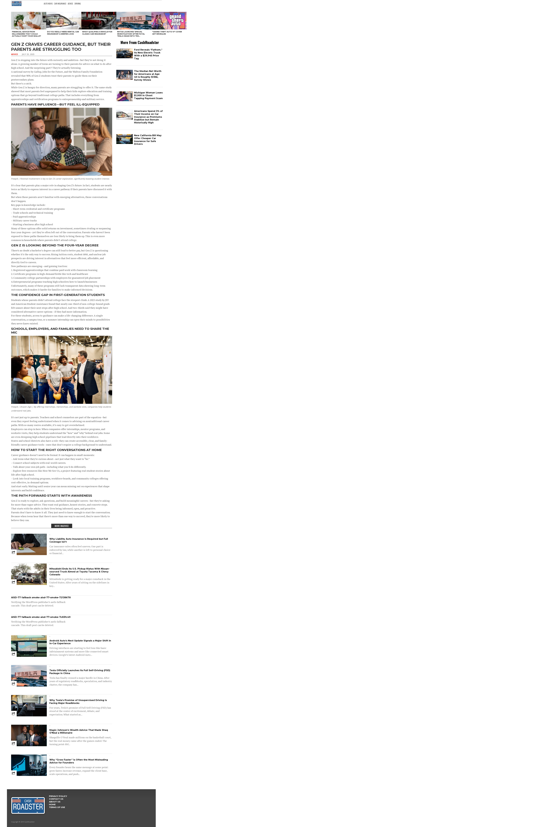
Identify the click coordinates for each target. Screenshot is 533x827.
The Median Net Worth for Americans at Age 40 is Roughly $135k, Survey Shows (147, 75)
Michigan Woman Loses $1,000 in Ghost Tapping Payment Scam (148, 95)
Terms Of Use (57, 807)
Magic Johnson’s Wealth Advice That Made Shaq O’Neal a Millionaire (78, 731)
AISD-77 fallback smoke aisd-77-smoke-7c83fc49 (41, 617)
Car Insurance (60, 3)
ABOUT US (54, 801)
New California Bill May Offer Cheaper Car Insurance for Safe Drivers (148, 139)
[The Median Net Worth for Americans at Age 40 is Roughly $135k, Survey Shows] (124, 79)
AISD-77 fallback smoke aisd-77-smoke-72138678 (41, 597)
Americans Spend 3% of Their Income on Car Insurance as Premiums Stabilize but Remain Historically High (148, 117)
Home (52, 804)
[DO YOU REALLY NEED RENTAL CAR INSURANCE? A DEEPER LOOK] (63, 20)
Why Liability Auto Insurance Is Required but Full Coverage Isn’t (78, 540)
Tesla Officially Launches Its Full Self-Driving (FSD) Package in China (79, 672)
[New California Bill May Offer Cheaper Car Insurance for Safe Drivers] (124, 143)
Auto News (48, 3)
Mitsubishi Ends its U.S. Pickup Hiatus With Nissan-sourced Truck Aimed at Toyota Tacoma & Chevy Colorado (79, 571)
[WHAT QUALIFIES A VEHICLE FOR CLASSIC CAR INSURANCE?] (98, 20)
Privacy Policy (58, 796)
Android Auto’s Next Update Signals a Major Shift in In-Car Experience (80, 642)
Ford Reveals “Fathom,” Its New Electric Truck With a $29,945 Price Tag (148, 54)
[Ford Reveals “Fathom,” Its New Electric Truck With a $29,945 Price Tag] (124, 57)
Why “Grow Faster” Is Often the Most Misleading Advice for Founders (78, 761)
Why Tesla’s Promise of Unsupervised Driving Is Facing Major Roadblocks (78, 701)
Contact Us (56, 799)
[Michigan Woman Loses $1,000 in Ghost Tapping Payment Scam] (124, 100)
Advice (70, 3)
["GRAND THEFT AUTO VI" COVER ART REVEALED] (169, 20)
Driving (78, 3)
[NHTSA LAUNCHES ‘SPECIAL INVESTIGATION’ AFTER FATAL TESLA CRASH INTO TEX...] (133, 20)
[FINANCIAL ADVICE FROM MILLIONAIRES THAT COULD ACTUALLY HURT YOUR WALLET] (28, 20)
